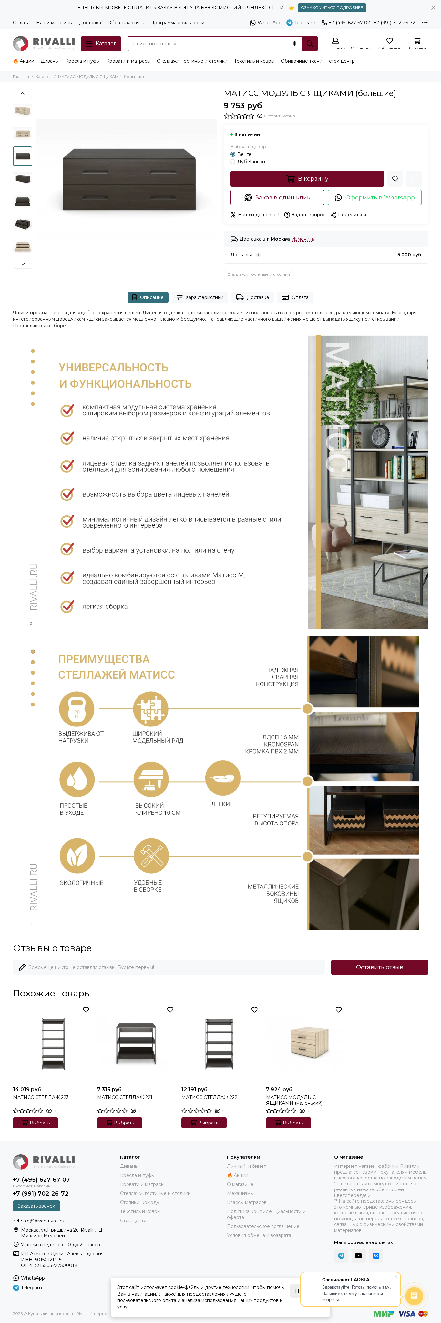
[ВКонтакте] (376, 1256)
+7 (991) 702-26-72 (394, 23)
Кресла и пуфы (82, 61)
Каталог (44, 76)
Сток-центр (133, 1220)
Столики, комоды (140, 1202)
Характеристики (204, 297)
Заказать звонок (36, 1206)
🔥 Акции (23, 61)
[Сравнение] (414, 179)
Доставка (90, 23)
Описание (152, 297)
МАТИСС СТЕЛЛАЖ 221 (124, 1097)
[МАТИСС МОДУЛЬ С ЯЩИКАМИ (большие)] (126, 180)
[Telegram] (341, 1256)
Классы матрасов (247, 1202)
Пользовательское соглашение (263, 1226)
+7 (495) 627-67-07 (349, 23)
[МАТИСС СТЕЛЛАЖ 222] (220, 1044)
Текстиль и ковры (254, 61)
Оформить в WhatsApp (380, 197)
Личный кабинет (246, 1166)
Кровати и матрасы (128, 61)
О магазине (240, 1184)
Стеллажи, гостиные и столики (192, 61)
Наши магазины (54, 23)
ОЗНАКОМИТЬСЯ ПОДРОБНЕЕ (332, 7)
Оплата (21, 23)
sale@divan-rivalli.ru (42, 1221)
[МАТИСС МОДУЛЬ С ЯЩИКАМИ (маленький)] (305, 1044)
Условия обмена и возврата (259, 1235)
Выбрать (40, 1123)
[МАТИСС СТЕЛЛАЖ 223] (52, 1044)
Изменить (303, 239)
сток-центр (342, 61)
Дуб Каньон (251, 162)
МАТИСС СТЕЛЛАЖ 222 (209, 1097)
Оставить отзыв (379, 967)
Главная (21, 76)
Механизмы (240, 1193)
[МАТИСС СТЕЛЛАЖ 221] (136, 1044)
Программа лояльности (177, 23)
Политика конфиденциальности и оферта (266, 1214)
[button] (39, 180)
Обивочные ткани (302, 61)
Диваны (50, 61)
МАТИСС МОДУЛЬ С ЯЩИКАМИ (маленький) (294, 1100)
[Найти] (310, 43)
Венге (244, 154)
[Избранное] (395, 179)
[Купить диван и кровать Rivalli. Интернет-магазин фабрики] (44, 43)
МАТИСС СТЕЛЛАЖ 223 (41, 1097)
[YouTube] (359, 1256)
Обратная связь (126, 23)
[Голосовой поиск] (294, 43)
